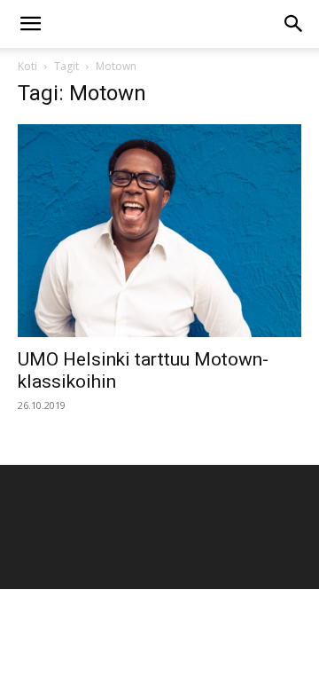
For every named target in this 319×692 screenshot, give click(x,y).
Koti (27, 66)
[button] (30, 24)
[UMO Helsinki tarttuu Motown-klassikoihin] (159, 230)
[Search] (294, 24)
